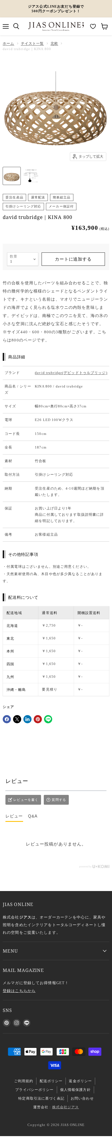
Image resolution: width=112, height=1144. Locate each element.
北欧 (54, 43)
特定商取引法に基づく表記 (41, 1098)
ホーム (8, 43)
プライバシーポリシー (34, 1090)
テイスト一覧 (32, 43)
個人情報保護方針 (75, 1090)
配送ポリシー (51, 1081)
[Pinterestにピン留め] (38, 719)
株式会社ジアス (65, 1107)
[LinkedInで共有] (27, 719)
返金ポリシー (80, 1081)
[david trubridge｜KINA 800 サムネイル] (31, 176)
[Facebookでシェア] (7, 719)
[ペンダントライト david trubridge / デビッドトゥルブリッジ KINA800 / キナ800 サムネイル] (11, 176)
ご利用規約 (23, 1081)
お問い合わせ (82, 1098)
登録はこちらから (19, 991)
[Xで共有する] (17, 719)
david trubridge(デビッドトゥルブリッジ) (71, 373)
